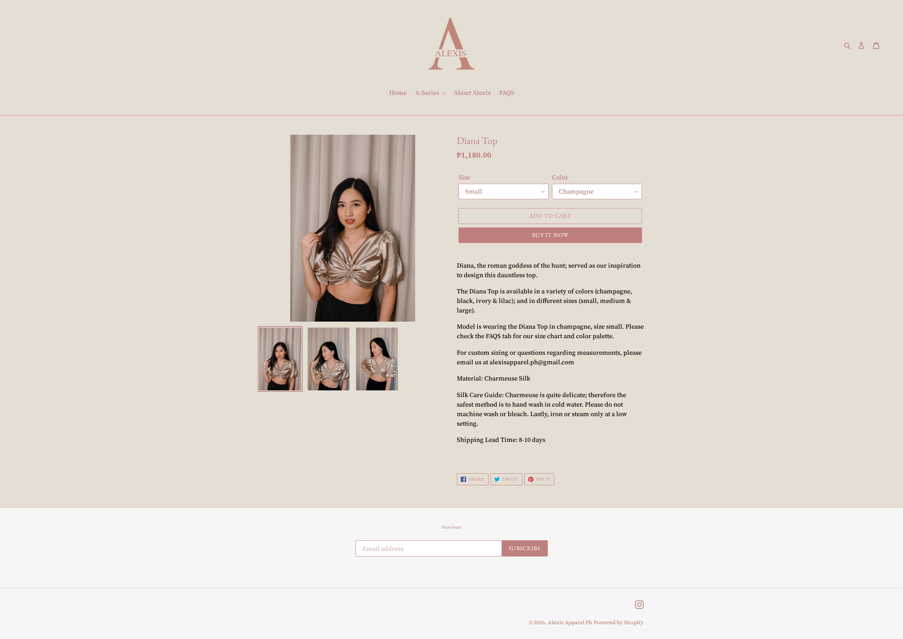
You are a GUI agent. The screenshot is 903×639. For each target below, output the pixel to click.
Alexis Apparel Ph (570, 622)
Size (464, 177)
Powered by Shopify (619, 622)
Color (560, 177)
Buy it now (550, 235)
